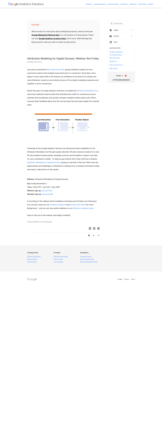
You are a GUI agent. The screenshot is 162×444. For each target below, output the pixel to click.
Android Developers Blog (88, 262)
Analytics (89, 4)
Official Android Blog (61, 256)
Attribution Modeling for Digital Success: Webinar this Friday (63, 58)
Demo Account (114, 58)
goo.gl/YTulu (47, 190)
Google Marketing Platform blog (45, 35)
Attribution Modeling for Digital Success (43, 162)
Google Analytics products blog (52, 38)
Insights (150, 4)
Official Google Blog (33, 256)
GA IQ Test (113, 61)
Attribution (124, 4)
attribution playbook (58, 205)
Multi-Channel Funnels (55, 69)
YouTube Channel (115, 55)
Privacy (126, 279)
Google (120, 279)
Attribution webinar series (83, 208)
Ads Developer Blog (87, 259)
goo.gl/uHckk (47, 194)
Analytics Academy (116, 52)
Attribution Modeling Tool (87, 91)
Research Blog (32, 259)
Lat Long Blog (58, 262)
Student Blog (31, 262)
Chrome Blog (58, 259)
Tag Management (100, 4)
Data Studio (142, 4)
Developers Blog (85, 256)
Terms (133, 279)
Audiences (133, 4)
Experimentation (113, 4)
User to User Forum (116, 65)
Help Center (113, 68)
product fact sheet (78, 205)
